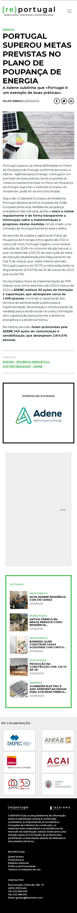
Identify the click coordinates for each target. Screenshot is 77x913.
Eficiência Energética (32, 362)
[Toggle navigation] (69, 11)
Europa (8, 362)
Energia (8, 29)
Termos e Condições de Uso (24, 869)
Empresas (36, 682)
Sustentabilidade (17, 366)
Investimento (39, 593)
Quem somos (16, 856)
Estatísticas (38, 660)
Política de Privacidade (21, 866)
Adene (37, 366)
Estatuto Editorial (18, 863)
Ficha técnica (16, 860)
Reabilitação (38, 615)
